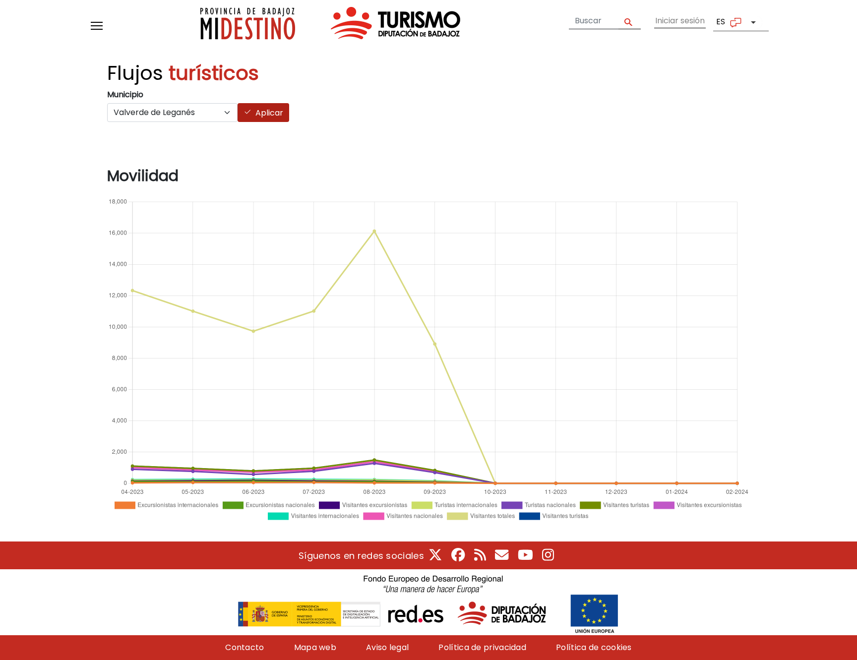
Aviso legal (387, 647)
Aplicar (269, 113)
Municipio (125, 94)
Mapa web (315, 647)
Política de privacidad (482, 647)
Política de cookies (594, 647)
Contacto (244, 647)
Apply (629, 21)
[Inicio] (330, 25)
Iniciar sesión (680, 20)
